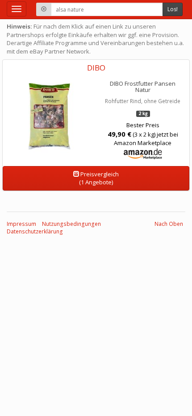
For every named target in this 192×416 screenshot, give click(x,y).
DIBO (96, 67)
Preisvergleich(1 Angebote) (99, 178)
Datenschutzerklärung (35, 231)
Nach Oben (168, 224)
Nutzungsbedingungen (71, 224)
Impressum (21, 224)
